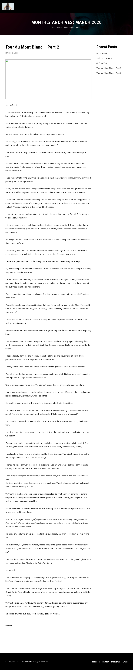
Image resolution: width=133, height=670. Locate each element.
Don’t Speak (101, 53)
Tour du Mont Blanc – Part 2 (32, 47)
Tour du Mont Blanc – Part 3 (108, 68)
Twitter (105, 661)
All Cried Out (101, 63)
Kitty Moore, (27, 661)
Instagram (115, 661)
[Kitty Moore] (16, 6)
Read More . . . (10, 625)
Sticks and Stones (104, 58)
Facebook (95, 661)
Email (125, 661)
